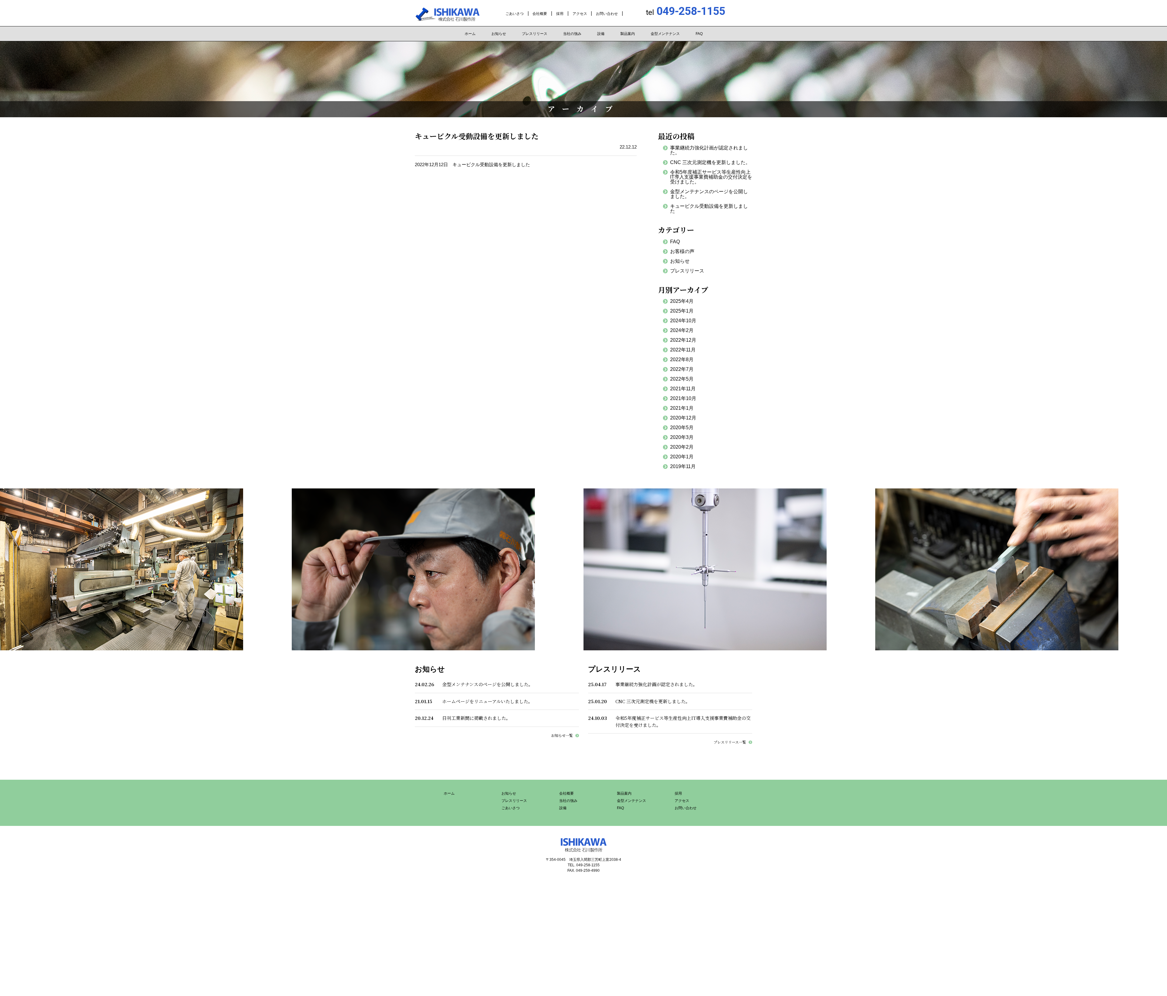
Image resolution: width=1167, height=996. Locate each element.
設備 (600, 34)
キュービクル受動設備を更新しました (709, 209)
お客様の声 (682, 251)
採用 (559, 14)
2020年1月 (682, 456)
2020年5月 (682, 427)
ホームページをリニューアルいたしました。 (487, 701)
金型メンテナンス (665, 34)
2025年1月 (682, 310)
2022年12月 (683, 340)
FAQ (699, 34)
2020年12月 (683, 417)
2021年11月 (683, 388)
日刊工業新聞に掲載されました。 (476, 718)
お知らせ (498, 34)
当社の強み (572, 34)
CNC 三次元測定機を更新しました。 (710, 162)
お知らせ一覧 (562, 735)
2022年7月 (682, 369)
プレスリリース (534, 34)
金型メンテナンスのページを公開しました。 (709, 194)
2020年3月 (682, 437)
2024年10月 (683, 320)
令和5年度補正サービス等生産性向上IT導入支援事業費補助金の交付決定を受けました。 (711, 176)
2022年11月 (683, 349)
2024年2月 (682, 330)
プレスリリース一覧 (730, 741)
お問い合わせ (607, 14)
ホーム (470, 34)
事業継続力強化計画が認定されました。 (709, 150)
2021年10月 (683, 398)
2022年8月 (682, 359)
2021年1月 (682, 408)
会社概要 (539, 14)
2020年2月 (682, 447)
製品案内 (627, 34)
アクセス (580, 14)
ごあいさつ (514, 14)
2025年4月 (682, 301)
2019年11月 (683, 466)
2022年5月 (682, 379)
